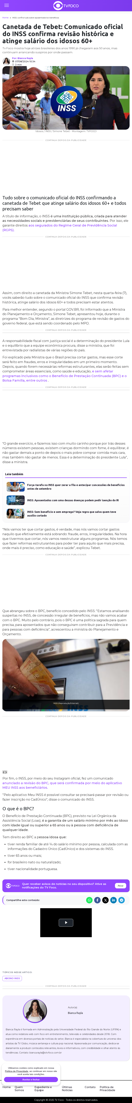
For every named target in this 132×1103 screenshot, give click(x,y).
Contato (90, 1087)
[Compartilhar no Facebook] (97, 900)
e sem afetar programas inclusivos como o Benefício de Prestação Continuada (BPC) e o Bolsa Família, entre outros (64, 376)
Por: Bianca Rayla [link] (22, 58)
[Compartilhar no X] (105, 900)
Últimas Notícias (67, 1089)
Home (5, 17)
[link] (35, 1011)
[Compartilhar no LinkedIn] (113, 900)
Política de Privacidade (107, 1089)
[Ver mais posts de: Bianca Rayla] (6, 61)
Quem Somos (19, 1089)
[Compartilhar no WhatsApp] (89, 900)
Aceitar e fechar (31, 1079)
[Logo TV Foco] (66, 5)
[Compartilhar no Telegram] (121, 900)
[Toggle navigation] (6, 6)
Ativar (120, 885)
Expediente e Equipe (43, 1089)
